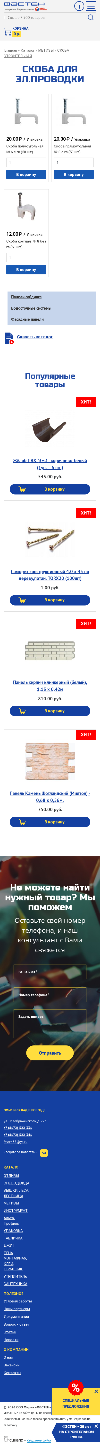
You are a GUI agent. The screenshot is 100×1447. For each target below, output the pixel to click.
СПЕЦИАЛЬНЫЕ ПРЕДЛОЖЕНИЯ (75, 1403)
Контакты (12, 1373)
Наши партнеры (17, 1309)
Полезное (14, 1294)
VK (44, 1153)
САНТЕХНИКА (15, 1284)
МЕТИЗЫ (46, 50)
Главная (10, 50)
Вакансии (11, 1365)
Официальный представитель (19, 9)
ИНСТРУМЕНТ (16, 1211)
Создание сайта (39, 1440)
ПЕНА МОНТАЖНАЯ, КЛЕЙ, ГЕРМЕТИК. (15, 1261)
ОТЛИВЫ (11, 1176)
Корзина (20, 28)
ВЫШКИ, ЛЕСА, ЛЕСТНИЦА (16, 1193)
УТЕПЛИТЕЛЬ (15, 1276)
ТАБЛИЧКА (13, 1238)
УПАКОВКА (13, 1231)
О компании (16, 1350)
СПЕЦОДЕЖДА (16, 1183)
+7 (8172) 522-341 (18, 1134)
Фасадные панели (27, 319)
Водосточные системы (31, 308)
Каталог (28, 50)
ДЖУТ (9, 1245)
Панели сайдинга (26, 296)
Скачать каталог (35, 336)
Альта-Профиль (11, 1221)
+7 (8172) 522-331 (18, 1127)
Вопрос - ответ (17, 1324)
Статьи (10, 1332)
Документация (16, 1317)
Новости (11, 1340)
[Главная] (24, 4)
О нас (8, 1357)
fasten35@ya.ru (15, 1141)
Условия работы (18, 1301)
